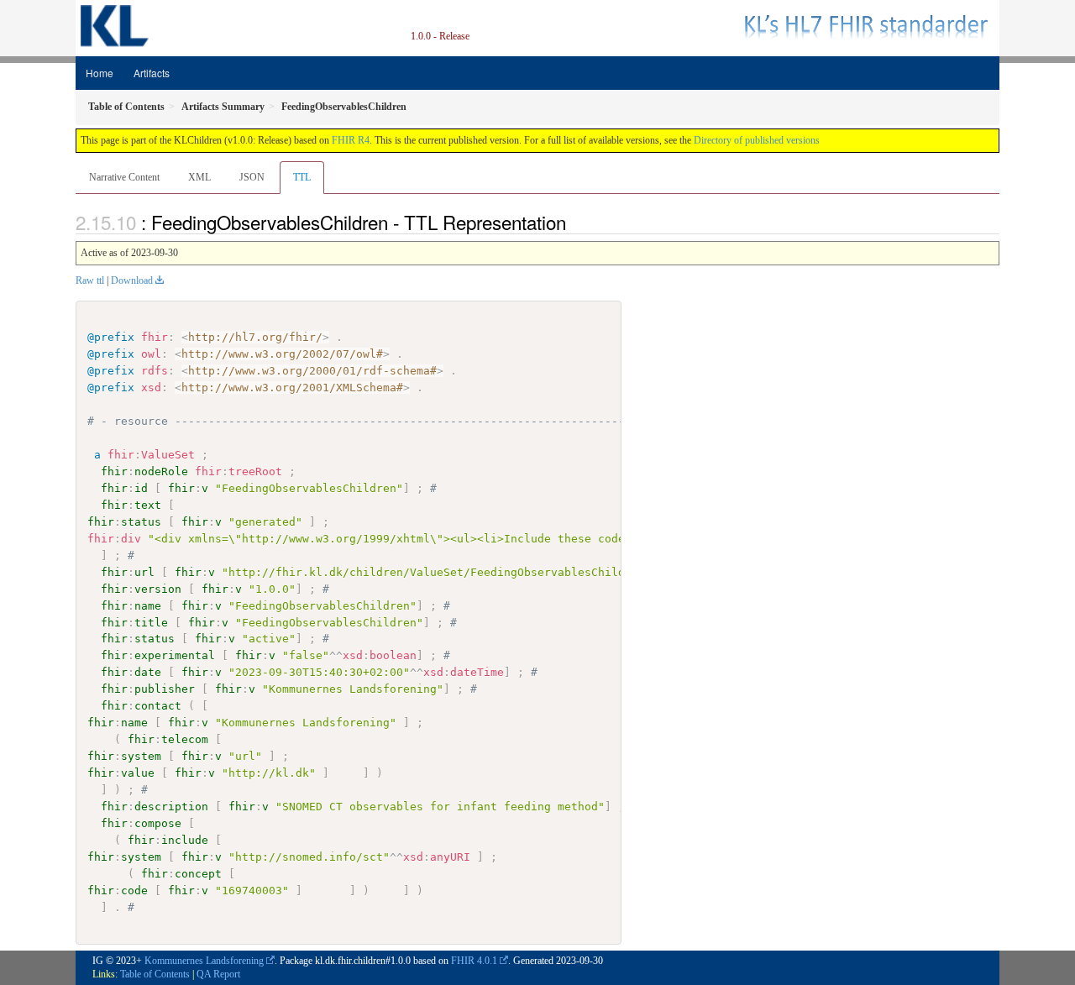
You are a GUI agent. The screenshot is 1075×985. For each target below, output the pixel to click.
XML (199, 177)
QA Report (218, 974)
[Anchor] (575, 221)
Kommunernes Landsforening (204, 961)
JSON (252, 177)
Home (99, 72)
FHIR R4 (351, 140)
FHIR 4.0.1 (474, 961)
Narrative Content (124, 177)
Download (132, 280)
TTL (302, 177)
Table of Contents (155, 974)
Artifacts (152, 72)
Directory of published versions (757, 140)
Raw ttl (90, 280)
